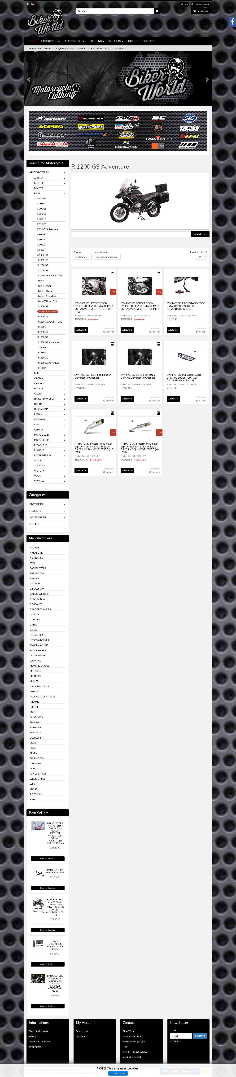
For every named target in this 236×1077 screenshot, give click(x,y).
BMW (99, 48)
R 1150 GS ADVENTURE (49, 275)
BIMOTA (38, 188)
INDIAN (38, 414)
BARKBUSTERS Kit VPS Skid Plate (55, 871)
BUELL (37, 373)
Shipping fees (36, 1046)
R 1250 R (41, 347)
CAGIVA (38, 378)
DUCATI (38, 388)
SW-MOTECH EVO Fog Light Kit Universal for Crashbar (92, 376)
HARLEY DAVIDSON (44, 398)
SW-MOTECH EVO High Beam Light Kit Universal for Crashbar (138, 376)
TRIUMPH (39, 465)
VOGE (37, 475)
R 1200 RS (42, 332)
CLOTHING (95, 41)
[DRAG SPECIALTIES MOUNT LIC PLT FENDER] (38, 943)
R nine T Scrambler (46, 296)
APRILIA (38, 177)
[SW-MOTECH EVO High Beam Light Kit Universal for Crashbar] (140, 361)
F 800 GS (41, 219)
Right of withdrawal (38, 1031)
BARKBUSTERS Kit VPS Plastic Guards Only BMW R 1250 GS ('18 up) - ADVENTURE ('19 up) (55, 907)
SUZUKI (38, 460)
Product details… (47, 858)
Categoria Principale (64, 48)
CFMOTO (39, 383)
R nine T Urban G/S (47, 301)
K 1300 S (41, 368)
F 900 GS (41, 234)
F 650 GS (41, 198)
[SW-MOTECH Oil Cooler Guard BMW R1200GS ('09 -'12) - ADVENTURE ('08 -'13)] (186, 361)
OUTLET (133, 41)
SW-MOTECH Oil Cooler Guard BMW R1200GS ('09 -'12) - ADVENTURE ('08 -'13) (184, 377)
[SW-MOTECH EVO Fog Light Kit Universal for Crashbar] (94, 361)
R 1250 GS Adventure (48, 342)
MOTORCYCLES (85, 48)
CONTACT (148, 41)
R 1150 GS (42, 270)
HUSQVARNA (41, 409)
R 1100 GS (42, 265)
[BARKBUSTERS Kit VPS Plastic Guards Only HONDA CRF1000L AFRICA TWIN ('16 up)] (38, 978)
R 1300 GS (42, 357)
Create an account (201, 4)
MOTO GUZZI (41, 434)
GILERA (38, 393)
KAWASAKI (40, 419)
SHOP (32, 41)
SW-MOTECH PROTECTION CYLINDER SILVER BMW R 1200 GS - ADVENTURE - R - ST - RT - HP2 (93, 308)
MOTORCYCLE (49, 41)
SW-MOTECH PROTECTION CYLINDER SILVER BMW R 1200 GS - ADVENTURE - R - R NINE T (140, 306)
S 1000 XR (42, 260)
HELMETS (115, 41)
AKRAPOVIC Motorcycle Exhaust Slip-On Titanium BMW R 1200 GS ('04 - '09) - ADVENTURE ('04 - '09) (140, 448)
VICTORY (39, 470)
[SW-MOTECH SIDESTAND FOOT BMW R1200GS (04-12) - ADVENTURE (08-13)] (186, 289)
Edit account (82, 1031)
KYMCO (38, 429)
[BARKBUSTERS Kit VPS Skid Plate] (38, 872)
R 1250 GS (42, 337)
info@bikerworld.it (132, 1056)
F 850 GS (41, 224)
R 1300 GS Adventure (48, 362)
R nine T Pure (44, 285)
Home (48, 48)
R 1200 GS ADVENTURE (49, 321)
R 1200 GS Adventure (48, 311)
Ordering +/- (82, 256)
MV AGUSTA (41, 445)
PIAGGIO (39, 450)
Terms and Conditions (40, 1041)
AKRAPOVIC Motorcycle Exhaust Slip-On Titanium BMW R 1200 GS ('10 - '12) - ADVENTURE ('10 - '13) (93, 448)
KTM (36, 424)
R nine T (41, 280)
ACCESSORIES (73, 41)
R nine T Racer (44, 290)
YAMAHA (39, 481)
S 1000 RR (42, 255)
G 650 (40, 203)
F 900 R (41, 239)
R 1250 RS (42, 352)
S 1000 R (41, 249)
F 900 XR (41, 244)
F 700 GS (41, 208)
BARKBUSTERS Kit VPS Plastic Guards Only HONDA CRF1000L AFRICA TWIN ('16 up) (55, 983)
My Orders (81, 1036)
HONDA (38, 404)
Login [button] (185, 4)
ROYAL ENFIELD (42, 455)
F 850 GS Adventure (47, 229)
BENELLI (38, 183)
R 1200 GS (42, 306)
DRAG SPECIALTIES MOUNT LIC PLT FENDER (55, 945)
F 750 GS (41, 213)
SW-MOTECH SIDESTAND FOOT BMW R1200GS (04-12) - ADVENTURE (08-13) (186, 306)
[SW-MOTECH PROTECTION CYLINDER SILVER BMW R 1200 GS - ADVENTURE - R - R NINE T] (140, 289)
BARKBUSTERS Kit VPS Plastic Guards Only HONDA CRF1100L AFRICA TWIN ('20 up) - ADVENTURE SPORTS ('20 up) (55, 833)
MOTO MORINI (42, 439)
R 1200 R (41, 326)
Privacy (32, 1036)
